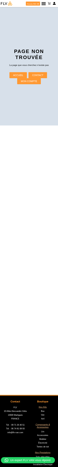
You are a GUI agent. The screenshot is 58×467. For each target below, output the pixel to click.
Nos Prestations (42, 452)
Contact (15, 401)
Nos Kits (43, 407)
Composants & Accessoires (43, 425)
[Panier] (49, 3)
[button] (43, 3)
